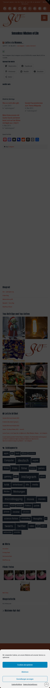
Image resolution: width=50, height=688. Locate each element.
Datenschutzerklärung (30, 684)
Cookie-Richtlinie (17, 684)
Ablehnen (25, 672)
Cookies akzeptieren (25, 665)
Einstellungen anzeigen (25, 679)
